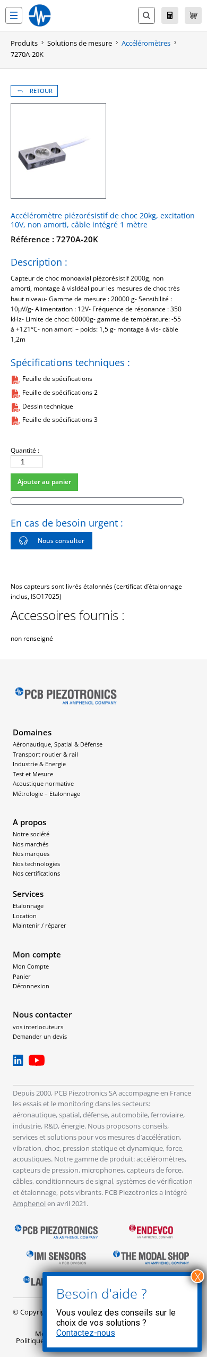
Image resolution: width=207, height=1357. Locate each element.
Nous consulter (61, 540)
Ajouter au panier (44, 481)
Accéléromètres (146, 43)
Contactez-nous (85, 1333)
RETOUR (41, 91)
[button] (13, 15)
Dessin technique (47, 406)
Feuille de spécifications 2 (60, 392)
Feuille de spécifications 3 (60, 419)
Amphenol (29, 1203)
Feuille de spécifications (57, 378)
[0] (193, 15)
